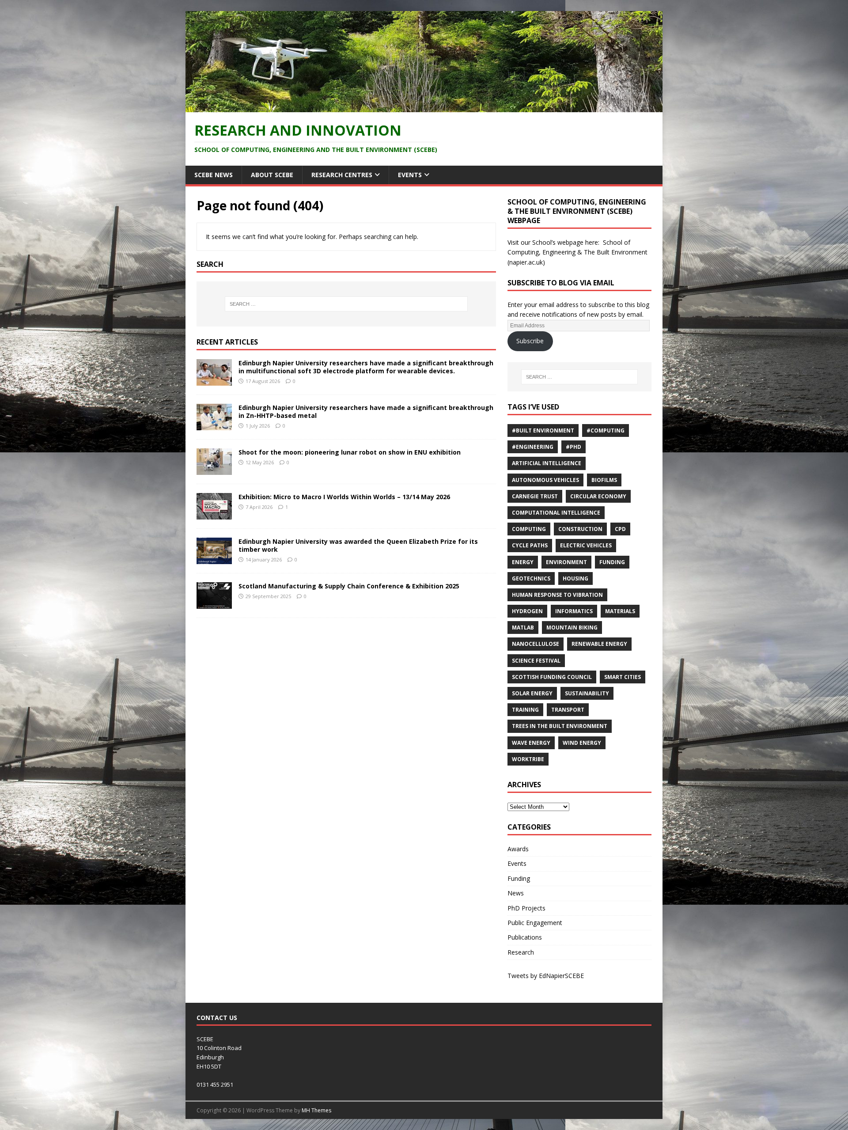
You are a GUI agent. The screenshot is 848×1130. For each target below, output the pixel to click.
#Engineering (532, 447)
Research (520, 952)
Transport (567, 709)
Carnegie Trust (535, 496)
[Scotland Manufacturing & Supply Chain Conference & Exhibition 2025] (214, 603)
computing (529, 529)
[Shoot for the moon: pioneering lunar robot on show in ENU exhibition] (214, 469)
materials (620, 611)
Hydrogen (527, 611)
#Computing (606, 430)
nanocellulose (535, 644)
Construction (580, 529)
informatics (574, 611)
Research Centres (341, 175)
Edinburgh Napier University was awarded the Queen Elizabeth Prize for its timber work (358, 545)
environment (566, 562)
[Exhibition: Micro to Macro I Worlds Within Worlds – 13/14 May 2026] (214, 514)
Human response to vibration (557, 595)
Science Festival (536, 660)
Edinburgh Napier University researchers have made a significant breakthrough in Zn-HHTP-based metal (365, 411)
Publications (524, 937)
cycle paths (530, 545)
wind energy (582, 743)
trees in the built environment (559, 726)
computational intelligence (556, 512)
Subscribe (530, 341)
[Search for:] (346, 303)
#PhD (573, 447)
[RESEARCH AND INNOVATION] (424, 106)
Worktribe (528, 759)
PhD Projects (526, 908)
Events (410, 175)
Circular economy (598, 496)
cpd (620, 529)
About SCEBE (272, 175)
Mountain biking (572, 627)
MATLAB (523, 627)
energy (523, 562)
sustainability (587, 693)
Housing (575, 578)
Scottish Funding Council (552, 677)
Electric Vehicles (586, 545)
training (525, 709)
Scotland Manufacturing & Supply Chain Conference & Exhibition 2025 (348, 586)
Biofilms (604, 480)
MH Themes (316, 1110)
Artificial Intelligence (546, 463)
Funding (612, 562)
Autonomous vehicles (545, 480)
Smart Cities (622, 677)
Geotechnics (531, 578)
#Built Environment (543, 430)
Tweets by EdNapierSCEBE (545, 975)
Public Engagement (534, 922)
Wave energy (531, 743)
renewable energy (599, 644)
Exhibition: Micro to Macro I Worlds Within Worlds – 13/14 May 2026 (344, 497)
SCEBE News (213, 175)
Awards (518, 849)
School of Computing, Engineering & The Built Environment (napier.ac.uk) (577, 252)
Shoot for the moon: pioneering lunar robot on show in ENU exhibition (349, 452)
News (515, 893)
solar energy (532, 693)
